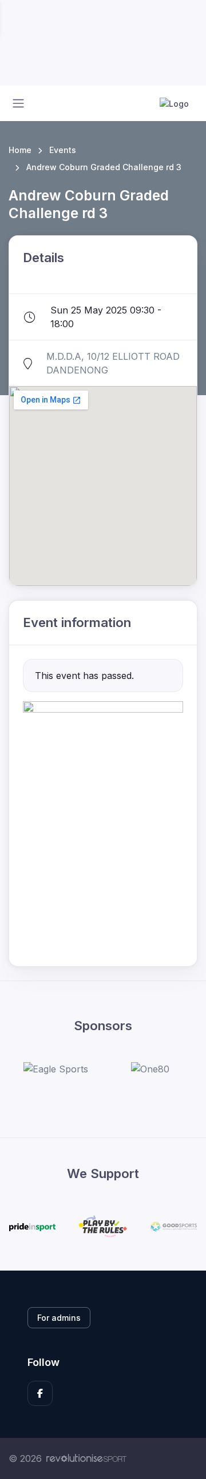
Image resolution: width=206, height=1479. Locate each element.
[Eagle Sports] (55, 1069)
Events (62, 150)
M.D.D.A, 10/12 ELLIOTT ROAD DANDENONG (113, 363)
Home (20, 150)
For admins (59, 1318)
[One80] (150, 1069)
